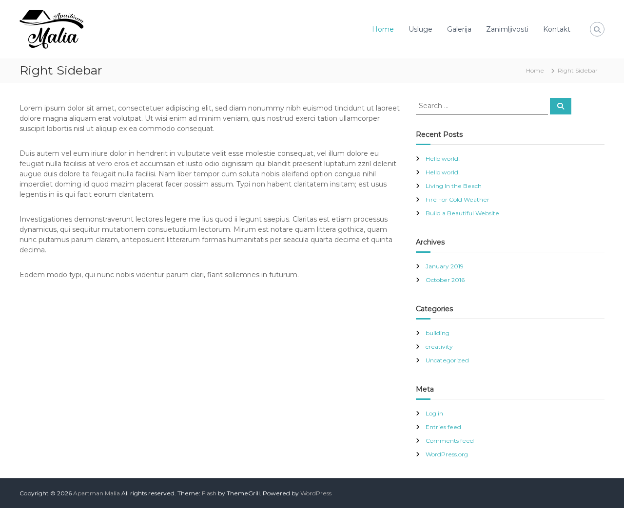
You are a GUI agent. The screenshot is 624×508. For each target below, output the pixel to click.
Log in (434, 413)
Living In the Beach (454, 185)
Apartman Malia (96, 493)
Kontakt (556, 29)
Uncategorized (447, 360)
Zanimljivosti (507, 29)
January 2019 (445, 266)
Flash (209, 493)
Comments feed (450, 440)
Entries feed (443, 427)
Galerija (459, 29)
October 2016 (445, 279)
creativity (439, 346)
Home (383, 29)
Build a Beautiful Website (462, 213)
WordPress (316, 493)
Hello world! (443, 158)
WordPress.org (447, 454)
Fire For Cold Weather (457, 199)
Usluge (420, 29)
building (437, 333)
